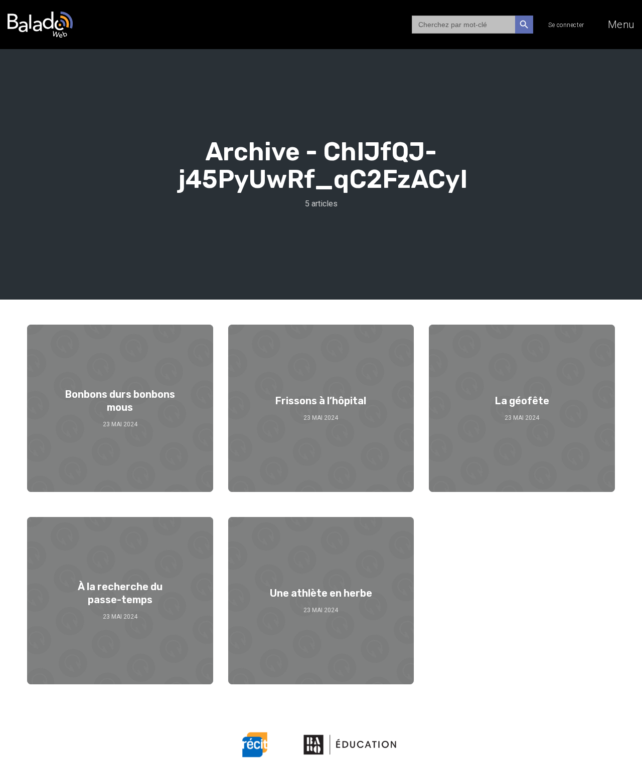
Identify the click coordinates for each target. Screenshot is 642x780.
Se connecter (566, 25)
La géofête (522, 401)
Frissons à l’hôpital (320, 401)
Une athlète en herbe (321, 593)
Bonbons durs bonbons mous (120, 400)
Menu (621, 25)
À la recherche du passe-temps (120, 593)
